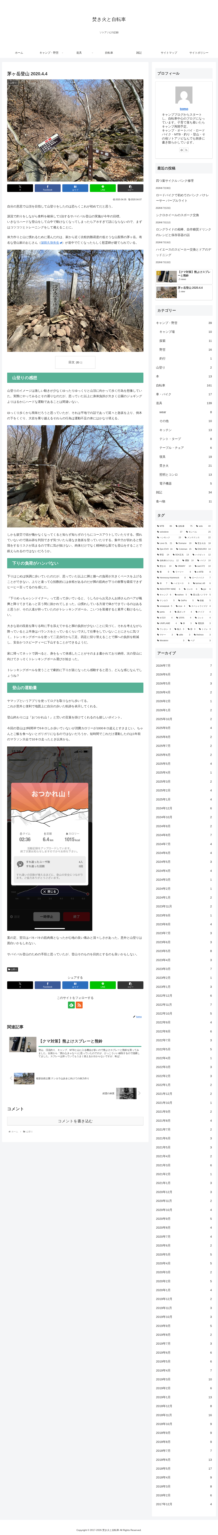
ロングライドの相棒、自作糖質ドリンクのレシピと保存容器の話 (183, 232)
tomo (184, 109)
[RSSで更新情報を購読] (79, 1005)
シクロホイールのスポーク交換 (177, 215)
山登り (14, 969)
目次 (71, 362)
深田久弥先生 (50, 242)
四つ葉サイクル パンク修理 (175, 180)
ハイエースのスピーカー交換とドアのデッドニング (183, 252)
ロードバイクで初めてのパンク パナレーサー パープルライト (182, 197)
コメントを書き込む (75, 1121)
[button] (130, 188)
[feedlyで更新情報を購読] (71, 1005)
